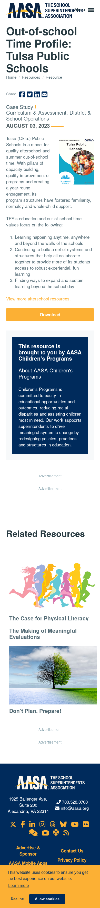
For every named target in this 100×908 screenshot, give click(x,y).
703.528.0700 (75, 802)
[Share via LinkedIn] (37, 94)
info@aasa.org (75, 808)
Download (50, 314)
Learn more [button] (18, 885)
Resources (31, 77)
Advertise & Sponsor (28, 851)
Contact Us (72, 851)
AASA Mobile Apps (28, 863)
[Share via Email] (44, 94)
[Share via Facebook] (22, 94)
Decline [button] (17, 899)
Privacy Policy (71, 860)
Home (11, 77)
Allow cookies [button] (47, 899)
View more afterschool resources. (38, 298)
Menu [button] (80, 9)
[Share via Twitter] (30, 94)
